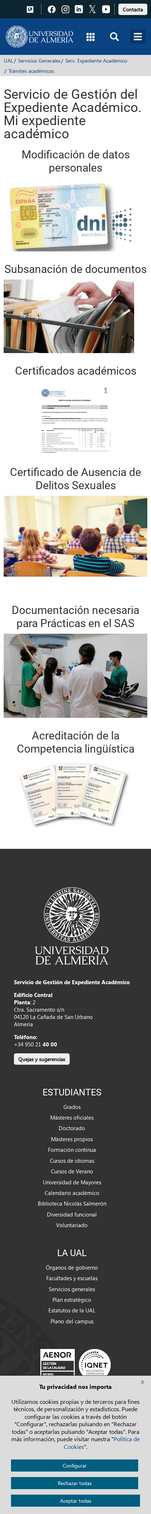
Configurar (74, 1465)
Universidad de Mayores (72, 1182)
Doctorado (72, 1128)
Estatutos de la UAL (71, 1310)
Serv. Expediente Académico (96, 60)
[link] (132, 8)
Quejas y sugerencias (41, 1059)
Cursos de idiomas (72, 1160)
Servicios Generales (39, 60)
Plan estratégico (71, 1299)
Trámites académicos (31, 70)
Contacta (133, 9)
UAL (8, 60)
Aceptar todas (75, 1500)
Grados (72, 1106)
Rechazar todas (75, 1483)
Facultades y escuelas (71, 1278)
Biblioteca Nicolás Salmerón (72, 1203)
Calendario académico (72, 1192)
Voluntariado (72, 1225)
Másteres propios (72, 1139)
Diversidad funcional (72, 1214)
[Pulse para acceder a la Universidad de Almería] (71, 925)
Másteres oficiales (71, 1117)
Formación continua (72, 1149)
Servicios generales (72, 1289)
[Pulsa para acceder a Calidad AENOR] (75, 1364)
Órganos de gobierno (72, 1267)
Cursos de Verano (72, 1171)
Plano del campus (72, 1321)
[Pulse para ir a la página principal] (39, 36)
